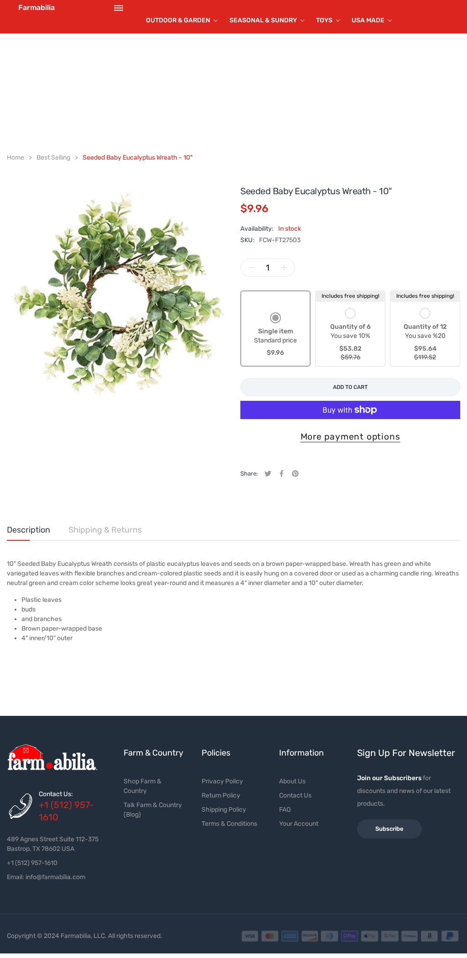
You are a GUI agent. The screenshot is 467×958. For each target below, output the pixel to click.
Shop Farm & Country (142, 786)
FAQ (285, 809)
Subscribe (389, 828)
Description (28, 530)
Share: (249, 473)
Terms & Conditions (229, 824)
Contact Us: (56, 794)
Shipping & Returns (105, 530)
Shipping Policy (224, 809)
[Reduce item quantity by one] (251, 267)
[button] (275, 335)
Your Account (298, 824)
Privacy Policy (222, 781)
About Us (292, 781)
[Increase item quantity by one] (284, 267)
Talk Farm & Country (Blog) (153, 809)
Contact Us (295, 795)
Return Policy (221, 795)
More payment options (350, 436)
